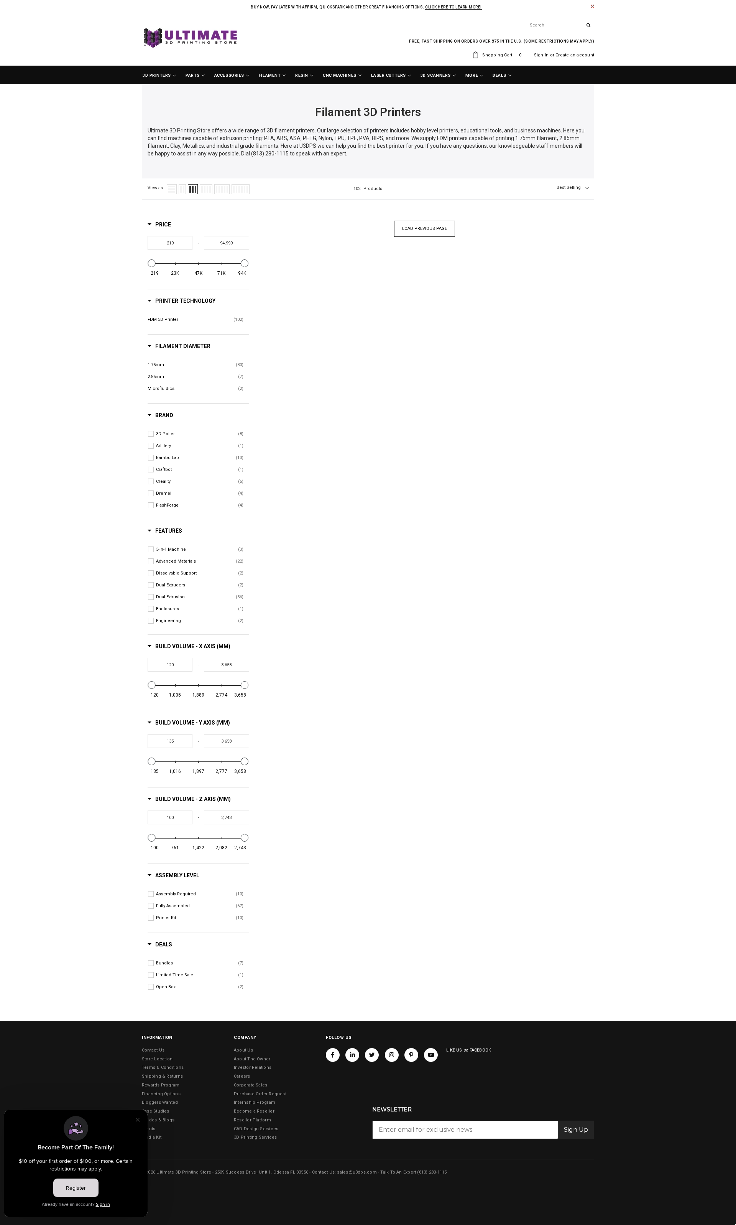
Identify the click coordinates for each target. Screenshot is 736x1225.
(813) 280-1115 (432, 1172)
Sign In (541, 55)
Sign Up (576, 1129)
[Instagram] (392, 1055)
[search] (559, 25)
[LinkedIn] (352, 1055)
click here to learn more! (453, 7)
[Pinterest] (411, 1055)
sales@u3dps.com (356, 1172)
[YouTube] (431, 1055)
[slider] (152, 263)
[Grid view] (182, 189)
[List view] (172, 189)
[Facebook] (333, 1055)
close (592, 6)
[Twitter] (372, 1055)
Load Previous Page (424, 228)
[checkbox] (195, 319)
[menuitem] (159, 75)
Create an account (574, 55)
